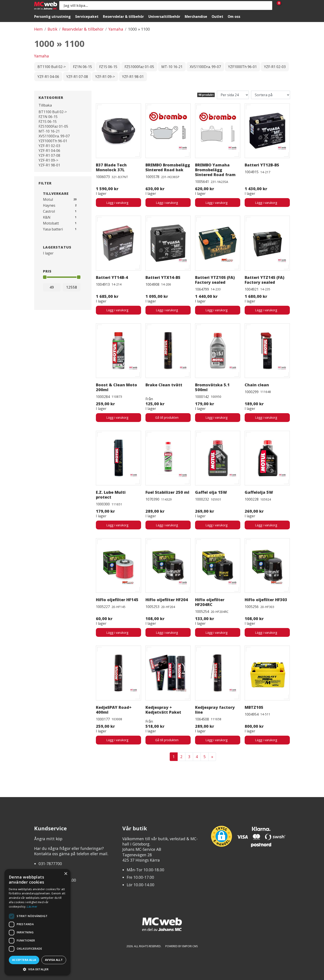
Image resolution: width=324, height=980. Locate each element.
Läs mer (32, 906)
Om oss (234, 16)
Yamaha (115, 29)
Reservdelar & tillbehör (123, 16)
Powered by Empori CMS (181, 946)
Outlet (217, 16)
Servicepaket (87, 16)
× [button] (65, 873)
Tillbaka (45, 105)
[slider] (45, 277)
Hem (38, 29)
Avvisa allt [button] (54, 960)
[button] (37, 969)
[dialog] (37, 922)
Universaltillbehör (164, 16)
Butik (52, 29)
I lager (48, 253)
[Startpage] (45, 5)
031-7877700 (50, 863)
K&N (46, 217)
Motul (48, 199)
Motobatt (51, 223)
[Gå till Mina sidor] (285, 5)
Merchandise (196, 16)
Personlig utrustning (52, 16)
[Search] (267, 5)
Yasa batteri (53, 229)
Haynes (49, 205)
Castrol (49, 211)
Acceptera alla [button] (24, 960)
